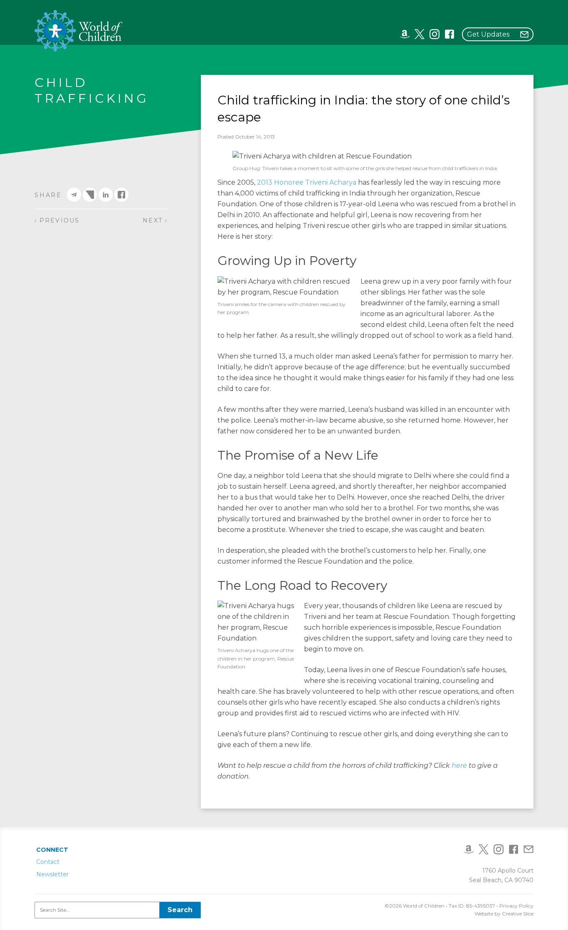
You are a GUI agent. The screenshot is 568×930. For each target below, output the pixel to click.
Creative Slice (517, 913)
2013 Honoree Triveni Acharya (306, 182)
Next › (155, 220)
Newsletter (52, 874)
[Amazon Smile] (404, 34)
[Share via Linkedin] (106, 195)
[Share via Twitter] (90, 195)
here (459, 765)
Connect (52, 849)
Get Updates (488, 34)
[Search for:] (118, 910)
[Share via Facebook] (121, 195)
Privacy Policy (516, 906)
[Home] (79, 31)
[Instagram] (434, 34)
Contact (47, 862)
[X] (419, 34)
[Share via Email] (74, 195)
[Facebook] (449, 34)
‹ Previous (57, 220)
